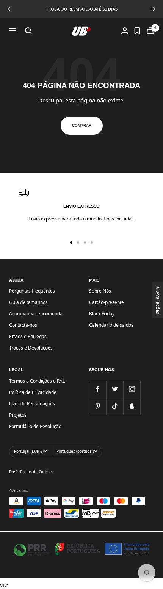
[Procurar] (28, 30)
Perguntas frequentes (32, 291)
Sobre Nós (100, 291)
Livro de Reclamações (32, 403)
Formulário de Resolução (35, 426)
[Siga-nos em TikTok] (114, 406)
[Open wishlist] (137, 31)
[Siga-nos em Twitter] (114, 389)
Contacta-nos (23, 325)
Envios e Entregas (28, 336)
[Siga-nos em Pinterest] (97, 406)
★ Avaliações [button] (158, 299)
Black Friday (101, 313)
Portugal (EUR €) (29, 451)
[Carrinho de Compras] (150, 30)
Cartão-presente (106, 302)
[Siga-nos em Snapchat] (131, 406)
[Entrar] (124, 30)
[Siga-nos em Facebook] (97, 389)
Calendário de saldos (111, 325)
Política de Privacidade (32, 392)
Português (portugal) (75, 451)
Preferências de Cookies (31, 471)
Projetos (18, 415)
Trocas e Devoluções (31, 348)
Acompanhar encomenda (36, 313)
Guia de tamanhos (28, 302)
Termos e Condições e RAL (37, 381)
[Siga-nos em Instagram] (131, 389)
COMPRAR (81, 125)
